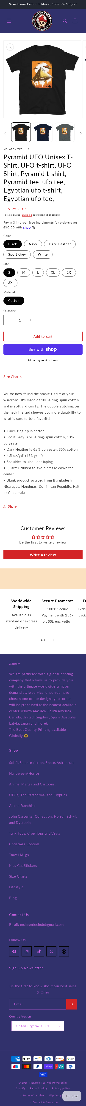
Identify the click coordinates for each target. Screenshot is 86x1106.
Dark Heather (60, 244)
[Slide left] (5, 133)
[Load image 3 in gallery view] (65, 132)
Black (12, 244)
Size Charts (12, 376)
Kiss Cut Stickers (23, 865)
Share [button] (12, 506)
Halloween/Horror (24, 773)
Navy (33, 244)
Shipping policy (58, 1095)
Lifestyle (16, 887)
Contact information (45, 1102)
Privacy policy (61, 1088)
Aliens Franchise (22, 805)
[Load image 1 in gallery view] (21, 132)
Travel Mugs (19, 855)
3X (10, 283)
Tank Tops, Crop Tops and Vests (34, 833)
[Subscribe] (71, 1004)
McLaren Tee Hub (40, 1082)
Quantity (9, 311)
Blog (13, 898)
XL (53, 272)
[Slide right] (81, 133)
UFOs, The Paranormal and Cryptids (38, 795)
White (43, 254)
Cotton (13, 301)
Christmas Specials (24, 844)
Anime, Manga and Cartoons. (32, 784)
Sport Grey (17, 254)
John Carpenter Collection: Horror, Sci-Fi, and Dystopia (43, 819)
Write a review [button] (43, 554)
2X (69, 272)
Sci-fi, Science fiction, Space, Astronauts (41, 763)
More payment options (43, 360)
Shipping (27, 214)
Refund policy (38, 1088)
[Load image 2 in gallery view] (43, 132)
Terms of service (33, 1095)
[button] (9, 21)
